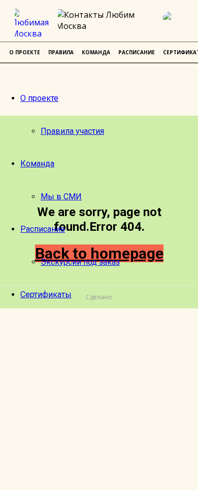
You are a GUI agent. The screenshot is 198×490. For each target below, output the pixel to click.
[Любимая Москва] (33, 24)
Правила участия (72, 131)
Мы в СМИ (61, 196)
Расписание (42, 229)
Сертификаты (46, 294)
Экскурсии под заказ (80, 262)
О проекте (39, 98)
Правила (61, 52)
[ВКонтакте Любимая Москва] (175, 24)
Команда (37, 163)
